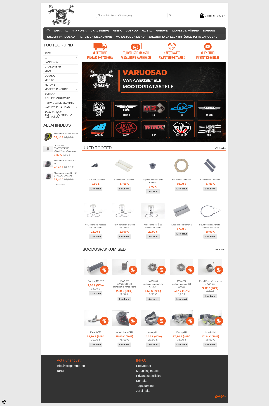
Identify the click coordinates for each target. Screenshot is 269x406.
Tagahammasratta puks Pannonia (152, 181)
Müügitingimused (147, 370)
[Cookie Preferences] (4, 401)
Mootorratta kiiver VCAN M (65, 162)
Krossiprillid (153, 332)
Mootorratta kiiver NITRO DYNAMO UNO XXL (65, 174)
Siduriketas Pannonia (181, 180)
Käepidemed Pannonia (124, 180)
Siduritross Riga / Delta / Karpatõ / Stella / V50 (210, 226)
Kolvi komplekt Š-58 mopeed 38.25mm (153, 226)
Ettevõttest (143, 365)
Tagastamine (145, 385)
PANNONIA (79, 30)
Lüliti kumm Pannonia (95, 180)
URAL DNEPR (99, 30)
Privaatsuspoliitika (148, 375)
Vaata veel (60, 185)
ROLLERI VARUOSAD (60, 36)
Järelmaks (143, 390)
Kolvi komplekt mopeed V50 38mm (124, 226)
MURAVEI (162, 30)
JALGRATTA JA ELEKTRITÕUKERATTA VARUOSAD (183, 36)
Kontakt (141, 380)
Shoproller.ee (220, 396)
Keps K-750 (95, 332)
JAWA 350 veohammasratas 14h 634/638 (153, 284)
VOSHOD (132, 30)
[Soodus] (96, 267)
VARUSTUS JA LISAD (130, 36)
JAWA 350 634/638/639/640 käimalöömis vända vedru (65, 148)
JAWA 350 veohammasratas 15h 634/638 (181, 284)
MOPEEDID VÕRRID (185, 30)
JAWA (57, 30)
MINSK (117, 30)
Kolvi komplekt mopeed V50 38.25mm (95, 226)
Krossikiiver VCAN (124, 332)
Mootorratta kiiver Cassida (66, 134)
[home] (48, 30)
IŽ (66, 30)
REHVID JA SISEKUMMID (95, 36)
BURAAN (209, 30)
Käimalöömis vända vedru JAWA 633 (210, 282)
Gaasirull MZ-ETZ (96, 281)
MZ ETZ (147, 30)
